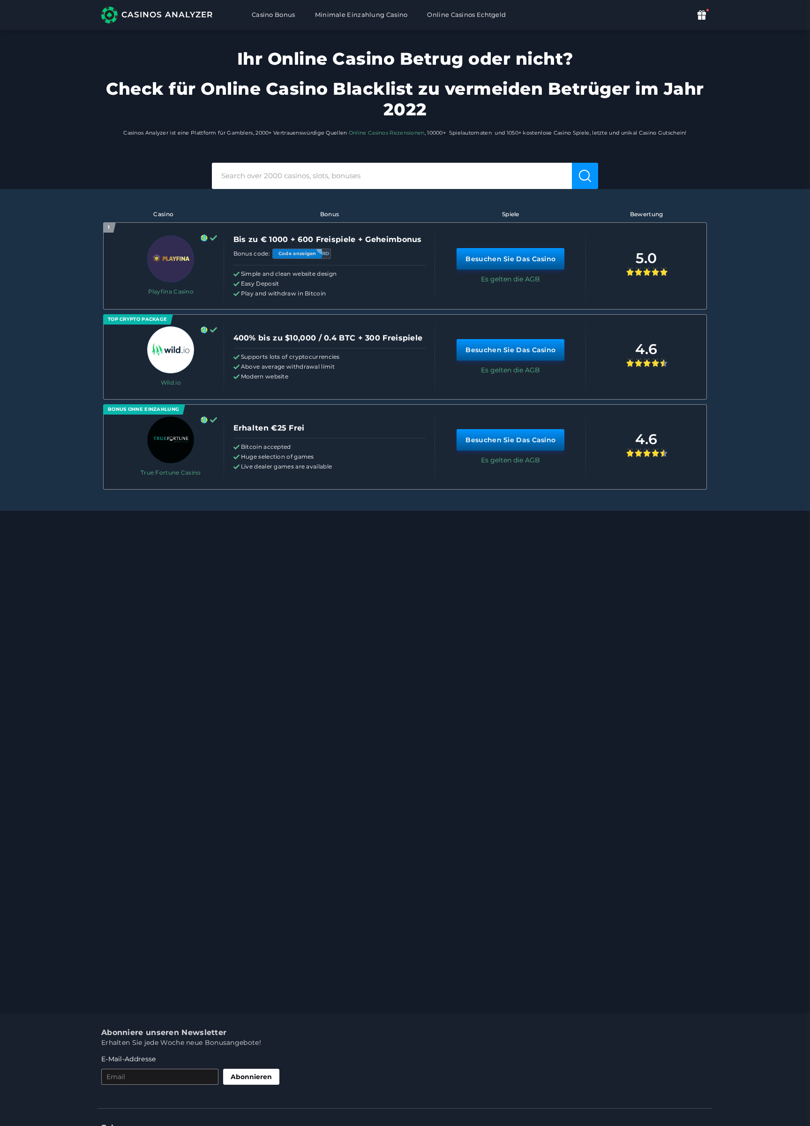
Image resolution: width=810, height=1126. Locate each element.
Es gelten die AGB (510, 279)
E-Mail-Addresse (128, 1059)
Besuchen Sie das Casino (510, 259)
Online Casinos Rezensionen (387, 132)
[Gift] (703, 15)
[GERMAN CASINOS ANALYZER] (162, 15)
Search (586, 175)
